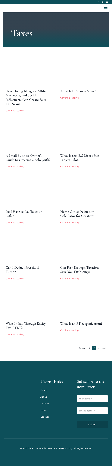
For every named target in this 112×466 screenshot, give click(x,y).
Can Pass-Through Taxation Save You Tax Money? (79, 269)
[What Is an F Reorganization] (79, 288)
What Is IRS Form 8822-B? (79, 91)
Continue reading (15, 110)
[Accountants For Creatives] (11, 380)
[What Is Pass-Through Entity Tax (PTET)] (24, 288)
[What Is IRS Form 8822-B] (79, 56)
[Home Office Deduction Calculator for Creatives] (79, 176)
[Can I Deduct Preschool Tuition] (24, 232)
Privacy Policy (65, 448)
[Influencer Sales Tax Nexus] (24, 56)
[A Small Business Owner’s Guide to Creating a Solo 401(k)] (24, 120)
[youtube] (107, 2)
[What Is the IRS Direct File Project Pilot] (79, 120)
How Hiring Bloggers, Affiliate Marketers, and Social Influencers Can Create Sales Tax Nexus (27, 97)
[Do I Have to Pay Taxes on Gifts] (24, 176)
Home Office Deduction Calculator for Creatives (77, 213)
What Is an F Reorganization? (81, 323)
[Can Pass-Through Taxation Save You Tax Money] (79, 232)
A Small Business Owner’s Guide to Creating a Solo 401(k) (28, 157)
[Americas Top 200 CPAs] (19, 400)
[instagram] (102, 2)
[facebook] (98, 2)
